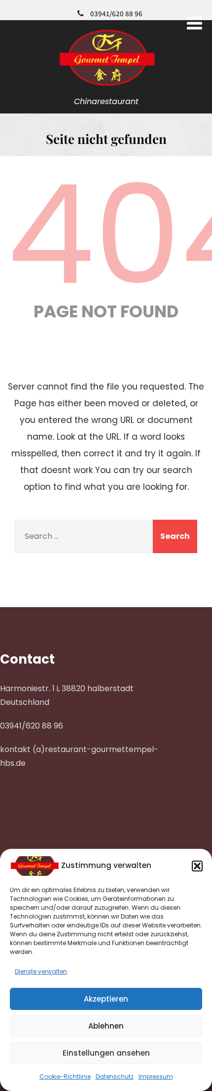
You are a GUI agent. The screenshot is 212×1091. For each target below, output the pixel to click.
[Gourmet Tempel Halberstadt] (106, 87)
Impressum (156, 1076)
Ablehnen (106, 1026)
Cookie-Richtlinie (65, 1076)
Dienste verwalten (41, 971)
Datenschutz (115, 1076)
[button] (197, 866)
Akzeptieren (106, 999)
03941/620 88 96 (116, 13)
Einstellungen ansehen (106, 1053)
